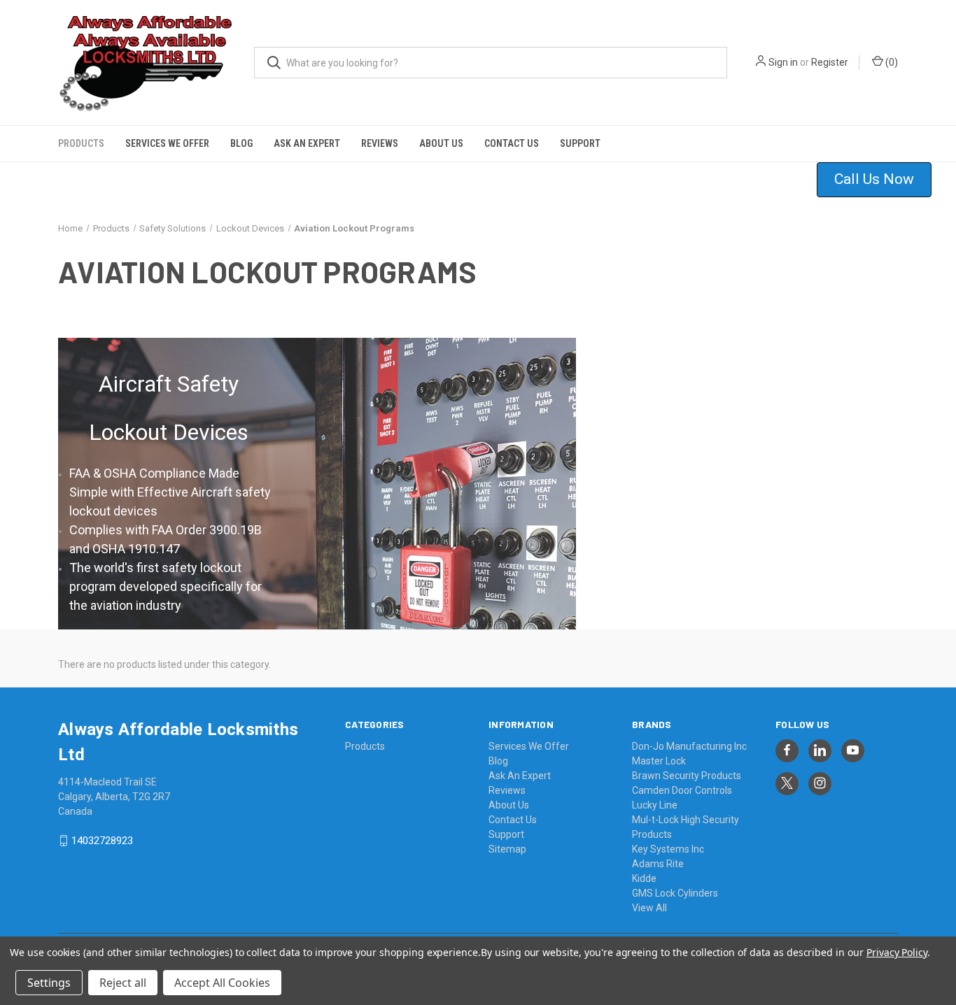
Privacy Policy (896, 952)
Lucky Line (654, 805)
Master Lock (659, 761)
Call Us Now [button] (874, 179)
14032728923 (102, 840)
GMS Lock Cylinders (675, 893)
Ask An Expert (307, 143)
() (890, 62)
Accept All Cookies (222, 982)
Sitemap (507, 849)
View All (649, 907)
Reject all (122, 982)
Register (829, 62)
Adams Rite (658, 863)
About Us (441, 143)
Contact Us (511, 143)
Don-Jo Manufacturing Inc (689, 746)
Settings (49, 982)
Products (81, 143)
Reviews (379, 143)
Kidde (644, 878)
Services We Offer (167, 143)
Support (580, 143)
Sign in (783, 62)
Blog (241, 143)
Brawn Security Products (686, 775)
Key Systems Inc (668, 849)
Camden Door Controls (682, 790)
